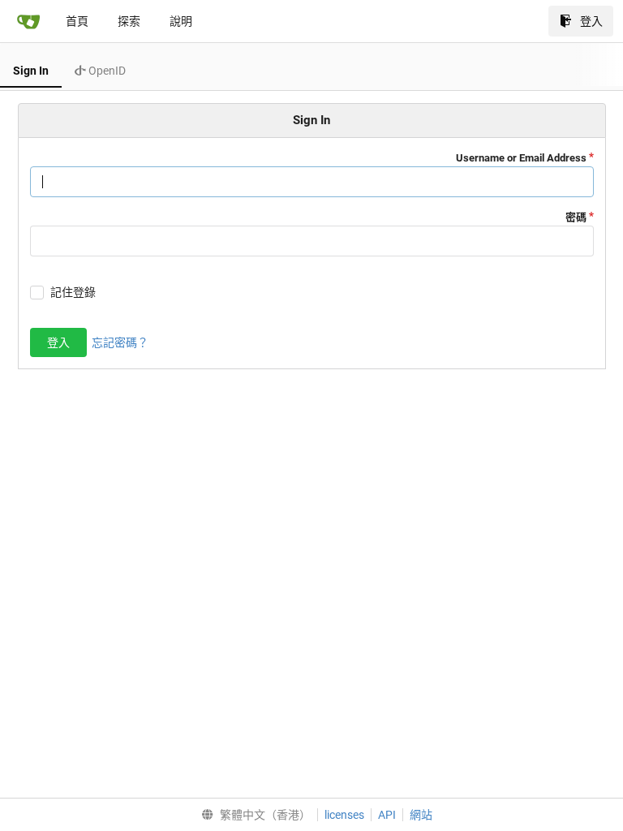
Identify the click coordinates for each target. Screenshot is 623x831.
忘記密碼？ (120, 342)
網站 (421, 814)
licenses (344, 814)
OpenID (106, 70)
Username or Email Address (521, 158)
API (387, 814)
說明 (181, 21)
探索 (129, 21)
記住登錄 (73, 292)
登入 (591, 21)
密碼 (575, 217)
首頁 (77, 21)
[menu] (253, 815)
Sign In (31, 70)
